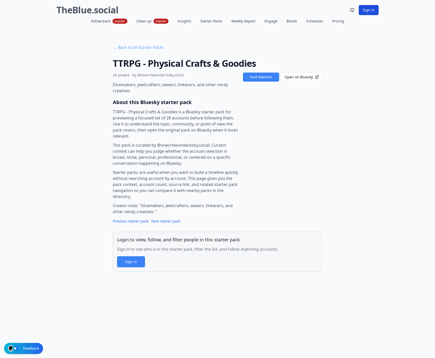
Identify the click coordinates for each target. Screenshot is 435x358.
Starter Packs (211, 21)
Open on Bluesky (298, 77)
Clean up (151, 21)
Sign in (369, 10)
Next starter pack (165, 221)
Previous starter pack (130, 221)
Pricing (338, 21)
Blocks (291, 21)
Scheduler (314, 21)
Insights (184, 21)
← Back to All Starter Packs (138, 47)
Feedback (31, 348)
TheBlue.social (87, 10)
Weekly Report (243, 21)
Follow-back (108, 21)
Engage (271, 21)
